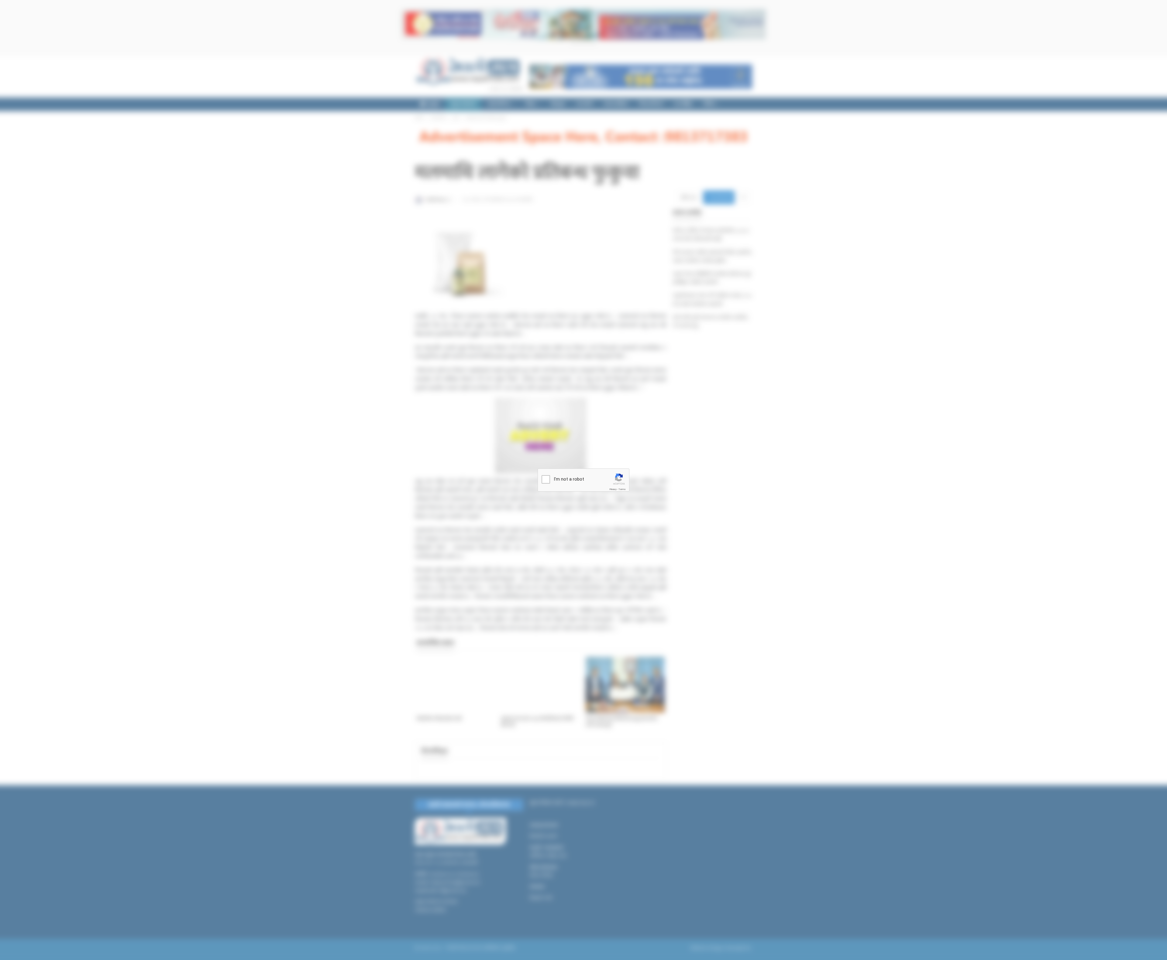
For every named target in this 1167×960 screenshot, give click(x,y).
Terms (622, 489)
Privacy (613, 489)
